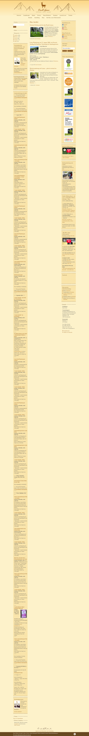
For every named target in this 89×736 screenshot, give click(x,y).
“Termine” (24, 79)
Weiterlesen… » (51, 36)
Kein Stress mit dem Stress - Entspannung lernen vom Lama (20, 558)
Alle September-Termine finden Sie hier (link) (20, 481)
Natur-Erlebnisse (47, 15)
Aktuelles (16, 35)
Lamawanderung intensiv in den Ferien (20, 145)
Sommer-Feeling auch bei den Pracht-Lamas (41, 25)
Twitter (65, 26)
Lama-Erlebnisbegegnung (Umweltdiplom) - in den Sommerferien (19, 177)
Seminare (55, 15)
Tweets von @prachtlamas (18, 718)
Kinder (33, 15)
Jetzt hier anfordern (17, 711)
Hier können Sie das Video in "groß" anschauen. (67, 156)
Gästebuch (68, 290)
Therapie (16, 39)
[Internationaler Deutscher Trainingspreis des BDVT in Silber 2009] (68, 107)
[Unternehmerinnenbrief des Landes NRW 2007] (68, 142)
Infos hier (68, 260)
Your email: (64, 45)
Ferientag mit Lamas (18, 274)
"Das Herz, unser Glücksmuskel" (68, 236)
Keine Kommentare (37, 38)
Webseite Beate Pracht (68, 34)
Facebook (65, 24)
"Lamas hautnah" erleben (19, 129)
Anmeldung (37, 17)
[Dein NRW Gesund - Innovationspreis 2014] (68, 75)
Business (16, 36)
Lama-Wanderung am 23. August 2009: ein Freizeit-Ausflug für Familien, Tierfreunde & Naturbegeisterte (44, 43)
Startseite (19, 15)
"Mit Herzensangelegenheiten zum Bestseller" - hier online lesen (68, 269)
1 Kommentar (37, 85)
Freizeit (39, 15)
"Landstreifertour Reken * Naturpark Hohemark (19, 607)
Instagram (65, 29)
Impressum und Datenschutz (41, 731)
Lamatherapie (26, 15)
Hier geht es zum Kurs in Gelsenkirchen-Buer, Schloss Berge (67, 221)
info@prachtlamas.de (18, 72)
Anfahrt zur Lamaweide (67, 332)
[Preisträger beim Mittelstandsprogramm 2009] (68, 115)
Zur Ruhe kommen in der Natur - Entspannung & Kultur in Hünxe (20, 335)
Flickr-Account (17, 725)
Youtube (65, 27)
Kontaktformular (66, 330)
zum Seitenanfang (50, 731)
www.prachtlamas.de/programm (20, 97)
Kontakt (30, 17)
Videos (15, 41)
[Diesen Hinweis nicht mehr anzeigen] (75, 734)
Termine (70, 15)
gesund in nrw (63, 15)
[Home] (44, 12)
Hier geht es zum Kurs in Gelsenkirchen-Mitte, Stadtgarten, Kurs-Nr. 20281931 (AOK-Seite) (68, 210)
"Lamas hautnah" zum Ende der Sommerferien (20, 298)
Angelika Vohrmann (67, 293)
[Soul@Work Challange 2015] (68, 70)
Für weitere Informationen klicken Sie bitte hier (22, 735)
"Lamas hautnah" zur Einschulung (18, 315)
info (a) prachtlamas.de (18, 625)
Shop (43, 17)
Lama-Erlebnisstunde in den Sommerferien (20, 262)
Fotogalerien (16, 723)
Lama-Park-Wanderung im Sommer (19, 118)
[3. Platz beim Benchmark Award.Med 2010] (68, 97)
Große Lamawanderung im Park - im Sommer (20, 160)
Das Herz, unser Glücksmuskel (54, 17)
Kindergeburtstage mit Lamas (67, 170)
